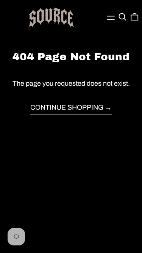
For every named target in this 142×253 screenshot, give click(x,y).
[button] (122, 17)
